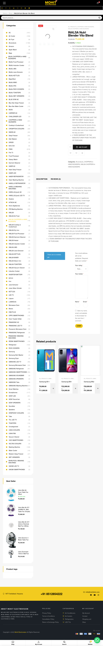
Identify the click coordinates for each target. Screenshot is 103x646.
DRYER (11, 142)
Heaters (11, 199)
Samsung (12, 352)
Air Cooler (12, 36)
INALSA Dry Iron (14, 230)
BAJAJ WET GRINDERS (16, 96)
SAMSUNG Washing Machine (18, 386)
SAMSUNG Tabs (14, 382)
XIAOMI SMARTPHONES (17, 469)
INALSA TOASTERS (15, 264)
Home (5, 13)
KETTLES (12, 292)
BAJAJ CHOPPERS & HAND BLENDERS (17, 57)
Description (41, 179)
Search (98, 18)
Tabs (10, 416)
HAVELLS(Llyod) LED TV (17, 195)
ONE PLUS (12, 312)
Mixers (11, 309)
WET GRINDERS (14, 457)
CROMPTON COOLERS (16, 129)
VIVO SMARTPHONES (16, 440)
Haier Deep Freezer (15, 170)
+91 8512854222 (51, 594)
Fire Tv (11, 153)
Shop (10, 13)
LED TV (11, 295)
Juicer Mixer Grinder (15, 288)
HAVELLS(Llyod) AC (15, 192)
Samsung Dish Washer (16, 355)
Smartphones (13, 392)
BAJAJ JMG (12, 69)
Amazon (11, 46)
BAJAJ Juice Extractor (16, 72)
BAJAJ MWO (13, 82)
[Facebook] (91, 595)
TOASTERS (12, 423)
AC (10, 33)
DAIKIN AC (12, 132)
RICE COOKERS (14, 348)
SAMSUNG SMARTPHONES (18, 372)
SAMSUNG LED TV (15, 362)
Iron (10, 281)
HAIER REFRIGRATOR (16, 176)
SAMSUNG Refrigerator (16, 369)
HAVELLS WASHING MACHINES (15, 188)
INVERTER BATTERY (15, 275)
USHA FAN (12, 433)
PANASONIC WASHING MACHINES (16, 337)
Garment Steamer (14, 163)
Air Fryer (11, 39)
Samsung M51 (66, 382)
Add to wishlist (76, 153)
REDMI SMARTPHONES (16, 341)
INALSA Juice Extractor (16, 251)
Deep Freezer (13, 135)
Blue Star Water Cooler (16, 106)
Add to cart (83, 147)
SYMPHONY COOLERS (16, 413)
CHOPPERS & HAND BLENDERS (85, 26)
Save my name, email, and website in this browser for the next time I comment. (81, 316)
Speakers (12, 410)
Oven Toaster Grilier (15, 319)
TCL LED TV (13, 420)
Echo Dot (12, 146)
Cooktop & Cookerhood (16, 125)
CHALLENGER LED (15, 116)
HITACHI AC (13, 202)
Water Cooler (13, 450)
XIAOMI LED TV (14, 466)
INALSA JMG (13, 247)
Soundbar (12, 406)
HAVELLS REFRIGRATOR (17, 183)
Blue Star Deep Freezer (16, 103)
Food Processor (14, 156)
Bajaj (10, 53)
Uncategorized (13, 427)
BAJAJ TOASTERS (15, 93)
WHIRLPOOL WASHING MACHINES (16, 462)
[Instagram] (98, 595)
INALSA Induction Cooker (17, 244)
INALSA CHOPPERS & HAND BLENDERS (78, 28)
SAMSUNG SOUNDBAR (16, 375)
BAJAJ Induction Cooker (16, 65)
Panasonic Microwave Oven (17, 329)
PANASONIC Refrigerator (17, 332)
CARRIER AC (13, 113)
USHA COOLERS (14, 430)
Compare (82, 153)
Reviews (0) (56, 179)
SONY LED (12, 396)
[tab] (41, 179)
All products (72, 26)
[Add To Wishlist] (70, 153)
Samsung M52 (89, 382)
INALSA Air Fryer (14, 216)
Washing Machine (14, 447)
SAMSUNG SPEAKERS (16, 379)
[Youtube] (94, 595)
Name (77, 302)
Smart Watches (13, 389)
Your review (79, 274)
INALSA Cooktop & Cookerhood (15, 226)
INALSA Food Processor (16, 234)
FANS (10, 149)
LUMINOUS (12, 302)
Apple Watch (13, 50)
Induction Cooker (14, 271)
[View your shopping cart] (97, 3)
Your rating (79, 265)
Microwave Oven (14, 305)
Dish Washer (13, 139)
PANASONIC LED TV (15, 326)
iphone (11, 278)
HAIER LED (12, 173)
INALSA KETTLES (14, 254)
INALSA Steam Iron (15, 261)
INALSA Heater (13, 240)
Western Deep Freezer (16, 454)
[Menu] (4, 3)
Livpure (11, 298)
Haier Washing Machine (16, 180)
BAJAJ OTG (12, 86)
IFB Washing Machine (16, 209)
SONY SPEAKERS (14, 403)
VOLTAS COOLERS (15, 444)
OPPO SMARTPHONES (16, 315)
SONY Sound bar (14, 399)
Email (85, 302)
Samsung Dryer (14, 358)
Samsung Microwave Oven (17, 365)
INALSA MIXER (14, 257)
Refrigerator (12, 345)
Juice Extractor (13, 285)
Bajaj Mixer (12, 79)
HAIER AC (12, 166)
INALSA (11, 213)
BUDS (11, 110)
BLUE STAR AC (14, 99)
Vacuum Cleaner (14, 437)
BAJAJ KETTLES (14, 76)
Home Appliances (14, 206)
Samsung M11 (44, 382)
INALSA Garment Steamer (17, 237)
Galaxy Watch (13, 159)
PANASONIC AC (14, 322)
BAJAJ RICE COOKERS (16, 89)
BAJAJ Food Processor (16, 62)
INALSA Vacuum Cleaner (17, 268)
